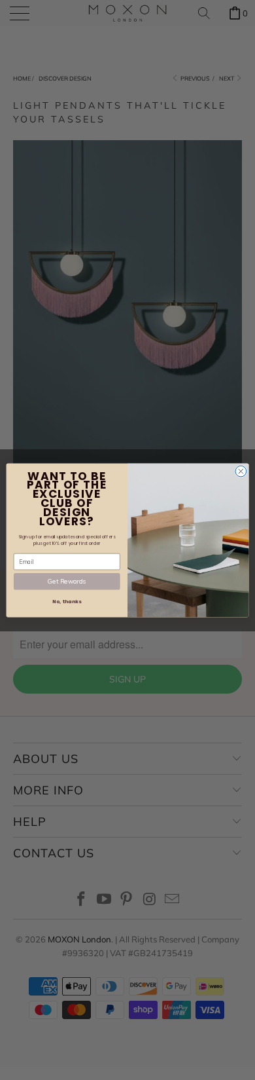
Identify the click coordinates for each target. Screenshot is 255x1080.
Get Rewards (67, 581)
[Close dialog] (240, 471)
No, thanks (66, 601)
